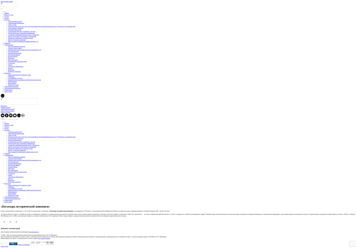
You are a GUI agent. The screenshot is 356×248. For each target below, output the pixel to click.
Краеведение (8, 90)
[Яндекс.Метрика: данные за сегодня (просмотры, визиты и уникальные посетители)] (24, 245)
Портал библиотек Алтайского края (19, 75)
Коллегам (7, 73)
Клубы (6, 18)
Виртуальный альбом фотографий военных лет (23, 41)
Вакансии (11, 70)
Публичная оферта (14, 55)
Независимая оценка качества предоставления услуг (24, 50)
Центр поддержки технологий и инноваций (22, 36)
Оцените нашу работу (15, 48)
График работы (5, 107)
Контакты (11, 58)
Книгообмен (12, 83)
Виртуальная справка (7, 111)
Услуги (6, 16)
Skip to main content (7, 1)
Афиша (6, 13)
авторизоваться (34, 232)
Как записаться (13, 60)
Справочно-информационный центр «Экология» (23, 35)
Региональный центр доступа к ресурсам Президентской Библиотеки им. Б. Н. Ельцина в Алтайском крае (41, 26)
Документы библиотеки (15, 66)
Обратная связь (5, 112)
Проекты (7, 43)
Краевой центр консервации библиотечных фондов (24, 80)
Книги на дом (8, 15)
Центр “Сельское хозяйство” (17, 40)
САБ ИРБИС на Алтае (15, 78)
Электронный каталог (15, 21)
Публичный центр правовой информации (21, 33)
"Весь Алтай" (12, 25)
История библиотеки (14, 53)
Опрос (10, 65)
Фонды (10, 68)
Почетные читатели (14, 71)
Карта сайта (8, 91)
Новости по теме (13, 85)
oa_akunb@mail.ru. (44, 238)
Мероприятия (12, 81)
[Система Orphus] (42, 244)
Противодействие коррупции (17, 61)
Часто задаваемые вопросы (16, 46)
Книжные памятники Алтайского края (20, 38)
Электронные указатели (15, 28)
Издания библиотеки (14, 30)
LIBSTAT (11, 76)
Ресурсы (7, 20)
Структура (11, 63)
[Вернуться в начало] (9, 6)
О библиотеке (8, 45)
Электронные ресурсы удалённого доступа (21, 31)
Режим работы (12, 56)
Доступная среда (13, 51)
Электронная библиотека (16, 23)
